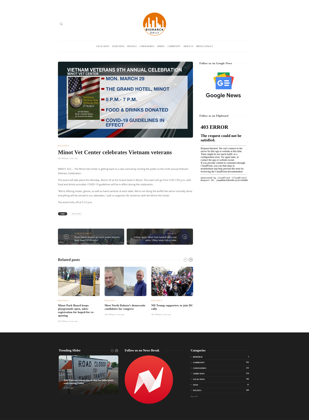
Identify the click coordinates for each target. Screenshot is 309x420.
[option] (79, 294)
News (221, 385)
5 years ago (73, 158)
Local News (102, 46)
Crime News (221, 373)
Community (174, 46)
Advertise (71, 4)
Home (60, 4)
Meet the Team (96, 4)
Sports (161, 46)
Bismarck (221, 357)
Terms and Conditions (130, 4)
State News (118, 46)
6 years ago (73, 321)
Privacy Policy (111, 4)
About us (82, 4)
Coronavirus (147, 46)
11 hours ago (68, 388)
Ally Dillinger (63, 158)
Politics (132, 46)
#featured (76, 214)
